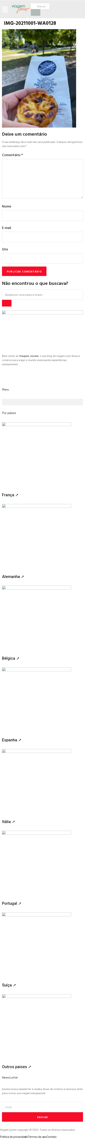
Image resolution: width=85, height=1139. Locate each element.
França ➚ (10, 495)
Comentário (12, 154)
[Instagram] (7, 378)
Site (5, 249)
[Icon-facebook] (17, 378)
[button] (5, 9)
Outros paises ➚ (16, 1066)
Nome (6, 206)
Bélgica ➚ (11, 658)
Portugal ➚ (12, 903)
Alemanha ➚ (13, 576)
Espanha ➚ (12, 740)
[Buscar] (35, 12)
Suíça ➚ (9, 985)
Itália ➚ (8, 821)
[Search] (6, 303)
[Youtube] (28, 378)
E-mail (6, 227)
